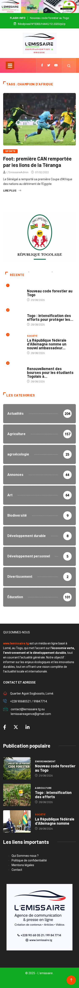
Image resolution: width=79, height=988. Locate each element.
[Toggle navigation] (10, 65)
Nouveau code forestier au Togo (49, 18)
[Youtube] (56, 65)
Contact (17, 869)
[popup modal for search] (69, 65)
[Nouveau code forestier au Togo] (17, 768)
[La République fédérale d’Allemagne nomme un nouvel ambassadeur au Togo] (17, 821)
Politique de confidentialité (29, 860)
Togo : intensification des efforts (53, 794)
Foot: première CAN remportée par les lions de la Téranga (37, 161)
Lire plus (9, 190)
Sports (10, 151)
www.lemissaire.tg (16, 643)
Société (32, 336)
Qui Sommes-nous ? (25, 855)
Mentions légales (23, 865)
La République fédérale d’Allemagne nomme (54, 821)
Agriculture (35, 311)
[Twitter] (48, 65)
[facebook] (42, 65)
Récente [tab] (17, 275)
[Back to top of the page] (71, 980)
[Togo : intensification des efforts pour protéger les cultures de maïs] (17, 795)
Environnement (37, 286)
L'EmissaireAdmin (17, 172)
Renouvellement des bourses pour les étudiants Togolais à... (50, 372)
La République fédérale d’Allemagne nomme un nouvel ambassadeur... (46, 344)
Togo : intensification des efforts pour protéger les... (50, 317)
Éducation (34, 364)
